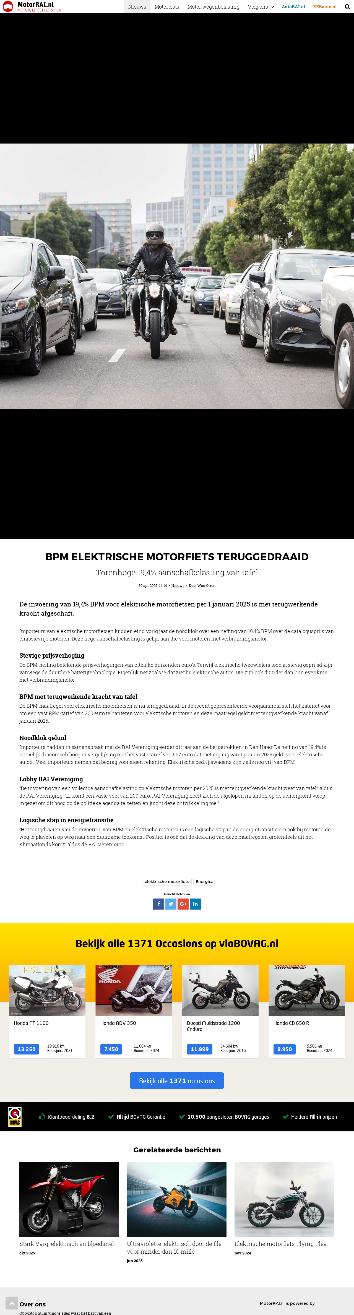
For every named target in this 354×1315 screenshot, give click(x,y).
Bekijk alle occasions (177, 1081)
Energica (205, 881)
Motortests (167, 6)
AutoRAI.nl (293, 7)
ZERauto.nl (325, 7)
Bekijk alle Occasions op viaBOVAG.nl (177, 943)
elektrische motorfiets (167, 881)
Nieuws (137, 6)
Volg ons (258, 6)
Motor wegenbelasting (214, 6)
